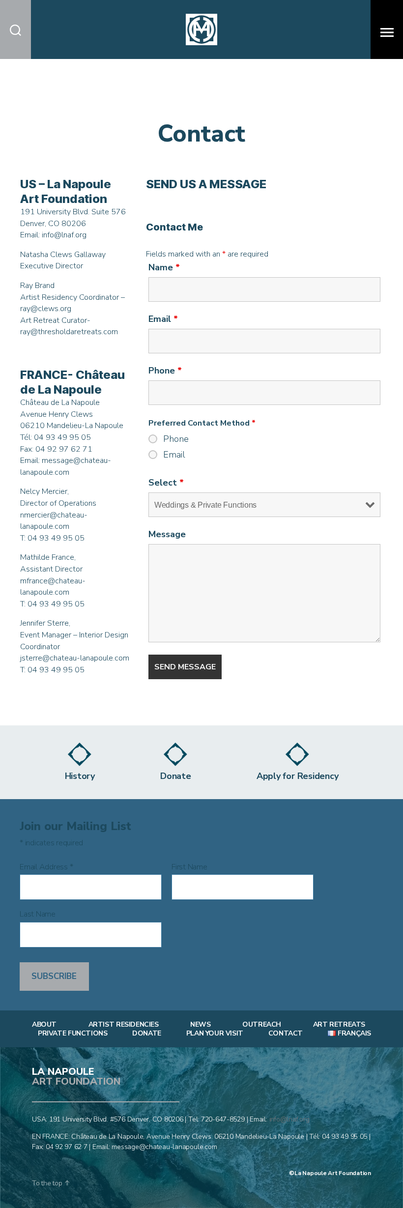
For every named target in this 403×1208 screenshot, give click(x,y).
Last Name (38, 914)
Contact (285, 1033)
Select (166, 483)
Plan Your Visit (214, 1033)
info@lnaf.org (289, 1119)
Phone (165, 370)
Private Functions (72, 1033)
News (200, 1024)
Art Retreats (339, 1024)
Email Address (46, 867)
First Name (189, 867)
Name (164, 267)
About (44, 1024)
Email (163, 319)
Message (167, 534)
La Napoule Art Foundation (332, 1173)
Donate (146, 1033)
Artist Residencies (123, 1024)
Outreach (261, 1024)
